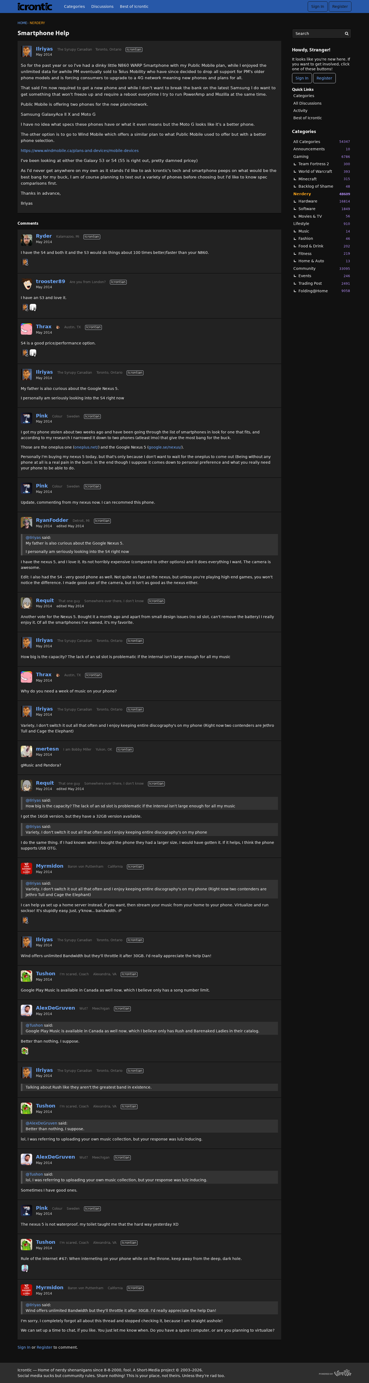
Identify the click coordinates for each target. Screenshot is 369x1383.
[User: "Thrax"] (26, 329)
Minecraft (324, 179)
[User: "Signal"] (33, 307)
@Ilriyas (33, 537)
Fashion (324, 238)
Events (324, 276)
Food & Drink (324, 246)
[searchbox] (321, 33)
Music (324, 231)
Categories (74, 6)
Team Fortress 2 (324, 164)
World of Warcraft (324, 171)
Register (340, 6)
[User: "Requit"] (26, 603)
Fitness (324, 253)
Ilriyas (44, 49)
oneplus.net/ (86, 447)
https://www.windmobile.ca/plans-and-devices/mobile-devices (80, 150)
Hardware (324, 201)
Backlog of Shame (324, 186)
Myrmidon (49, 866)
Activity (300, 110)
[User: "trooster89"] (26, 284)
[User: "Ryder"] (26, 240)
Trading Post (324, 283)
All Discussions (307, 103)
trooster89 (50, 281)
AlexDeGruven (55, 1008)
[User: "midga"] (25, 1268)
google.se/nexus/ (165, 447)
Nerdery (321, 194)
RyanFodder (52, 520)
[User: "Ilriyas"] (26, 51)
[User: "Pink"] (26, 418)
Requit (45, 600)
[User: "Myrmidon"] (26, 868)
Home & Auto (324, 261)
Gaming (321, 156)
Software (324, 209)
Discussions (102, 6)
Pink (42, 416)
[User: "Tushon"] (26, 976)
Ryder (44, 236)
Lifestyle (321, 223)
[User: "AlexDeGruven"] (26, 1010)
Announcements (321, 149)
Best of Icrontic (134, 6)
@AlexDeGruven (41, 1123)
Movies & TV (324, 216)
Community (321, 268)
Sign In (317, 6)
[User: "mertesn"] (26, 751)
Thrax (44, 326)
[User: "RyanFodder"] (26, 522)
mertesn (47, 749)
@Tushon (34, 1025)
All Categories (321, 142)
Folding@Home (324, 291)
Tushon (45, 973)
